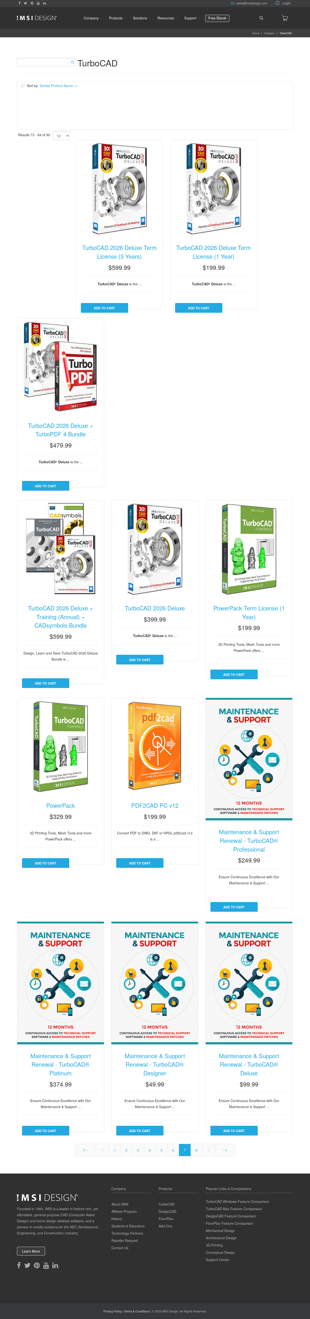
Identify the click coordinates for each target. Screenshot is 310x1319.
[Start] (85, 1150)
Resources (165, 18)
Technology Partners (127, 1233)
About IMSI (119, 1204)
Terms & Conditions (137, 1311)
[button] (282, 2)
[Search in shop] (72, 62)
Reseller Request (124, 1240)
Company (91, 18)
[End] (225, 1150)
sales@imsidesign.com (251, 3)
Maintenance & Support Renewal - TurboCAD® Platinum (61, 1064)
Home (255, 33)
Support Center (217, 1259)
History (116, 1218)
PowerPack (60, 805)
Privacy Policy (112, 1311)
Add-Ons (165, 1225)
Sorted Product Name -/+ (59, 85)
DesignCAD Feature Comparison (231, 1216)
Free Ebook (217, 18)
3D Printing (214, 1245)
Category (269, 33)
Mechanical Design (220, 1230)
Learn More (31, 1251)
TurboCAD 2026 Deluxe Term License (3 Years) (119, 251)
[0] (284, 18)
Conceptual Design (220, 1252)
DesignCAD (167, 1211)
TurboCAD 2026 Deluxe (155, 608)
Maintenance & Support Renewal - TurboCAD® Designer (155, 1064)
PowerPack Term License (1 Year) (249, 612)
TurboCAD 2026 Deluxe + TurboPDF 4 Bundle (60, 429)
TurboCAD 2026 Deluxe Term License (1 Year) (213, 251)
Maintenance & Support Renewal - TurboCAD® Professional (249, 840)
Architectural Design (221, 1237)
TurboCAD (167, 1204)
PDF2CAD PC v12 (154, 805)
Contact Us (119, 1247)
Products (116, 18)
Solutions (140, 18)
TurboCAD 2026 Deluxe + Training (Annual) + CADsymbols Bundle (60, 616)
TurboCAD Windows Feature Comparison (237, 1201)
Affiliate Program (124, 1211)
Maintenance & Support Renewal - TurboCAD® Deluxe (249, 1064)
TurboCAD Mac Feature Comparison (234, 1208)
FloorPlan (166, 1218)
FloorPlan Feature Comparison (229, 1223)
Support (190, 18)
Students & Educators (128, 1225)
